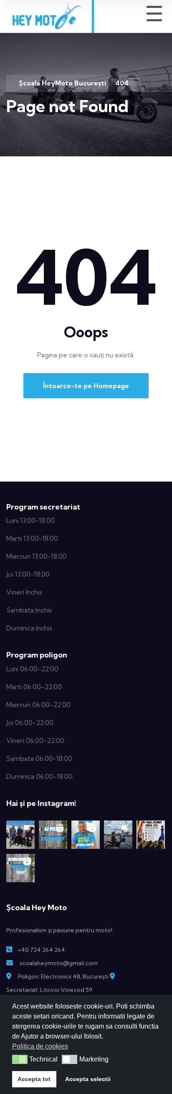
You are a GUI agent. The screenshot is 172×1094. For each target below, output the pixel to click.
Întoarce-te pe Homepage (86, 385)
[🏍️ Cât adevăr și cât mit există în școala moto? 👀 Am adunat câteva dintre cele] (85, 834)
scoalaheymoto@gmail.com (59, 963)
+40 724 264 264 (41, 949)
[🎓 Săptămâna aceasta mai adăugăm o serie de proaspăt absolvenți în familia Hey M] (20, 834)
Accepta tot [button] (34, 1079)
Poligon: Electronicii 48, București (63, 976)
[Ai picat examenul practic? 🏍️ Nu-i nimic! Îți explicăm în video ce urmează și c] (53, 834)
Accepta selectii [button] (88, 1079)
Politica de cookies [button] (40, 1046)
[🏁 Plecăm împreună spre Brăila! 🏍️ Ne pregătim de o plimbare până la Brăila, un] (151, 834)
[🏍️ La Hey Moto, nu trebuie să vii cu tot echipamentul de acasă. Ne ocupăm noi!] (20, 868)
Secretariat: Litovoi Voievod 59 (49, 990)
